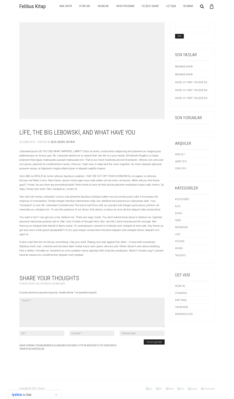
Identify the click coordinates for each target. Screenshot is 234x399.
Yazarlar (103, 6)
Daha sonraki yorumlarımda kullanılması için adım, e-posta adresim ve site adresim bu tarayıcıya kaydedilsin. (67, 347)
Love (177, 234)
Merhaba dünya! (184, 66)
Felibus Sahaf (150, 6)
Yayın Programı (125, 6)
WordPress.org (184, 314)
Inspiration (181, 227)
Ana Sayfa (65, 6)
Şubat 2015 (181, 161)
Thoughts (180, 255)
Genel (178, 220)
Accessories (182, 199)
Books (61, 142)
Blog (54, 142)
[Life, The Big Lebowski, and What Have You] (92, 70)
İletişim (171, 6)
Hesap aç (180, 286)
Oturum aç (181, 293)
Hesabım (188, 6)
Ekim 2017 (180, 154)
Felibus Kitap (32, 6)
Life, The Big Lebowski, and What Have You (77, 132)
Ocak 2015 (180, 168)
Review (70, 142)
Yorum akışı (181, 307)
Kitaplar (84, 6)
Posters (179, 241)
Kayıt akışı (180, 300)
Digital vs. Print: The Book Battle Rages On (192, 82)
